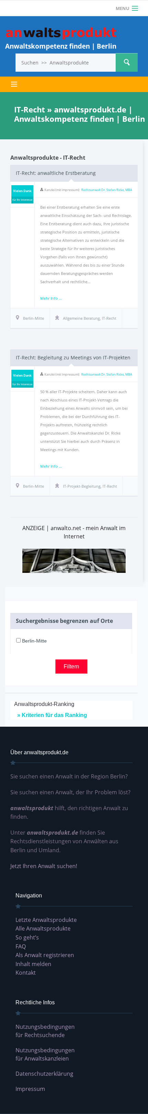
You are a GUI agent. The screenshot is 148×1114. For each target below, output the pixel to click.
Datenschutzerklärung (44, 1073)
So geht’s (27, 937)
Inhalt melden (33, 964)
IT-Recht (109, 318)
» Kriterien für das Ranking (52, 715)
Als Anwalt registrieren (44, 955)
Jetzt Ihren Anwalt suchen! (43, 866)
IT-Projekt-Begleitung (82, 486)
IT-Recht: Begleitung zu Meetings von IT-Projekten (73, 357)
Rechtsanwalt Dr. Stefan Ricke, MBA (106, 190)
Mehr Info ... (51, 298)
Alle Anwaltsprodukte (43, 928)
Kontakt (25, 972)
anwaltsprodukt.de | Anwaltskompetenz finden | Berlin (61, 34)
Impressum (30, 1089)
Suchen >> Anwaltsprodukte (127, 62)
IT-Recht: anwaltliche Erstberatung (56, 173)
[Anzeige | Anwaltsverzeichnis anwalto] (74, 560)
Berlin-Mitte (34, 641)
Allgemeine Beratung (81, 318)
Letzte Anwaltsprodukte (46, 920)
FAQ (20, 946)
